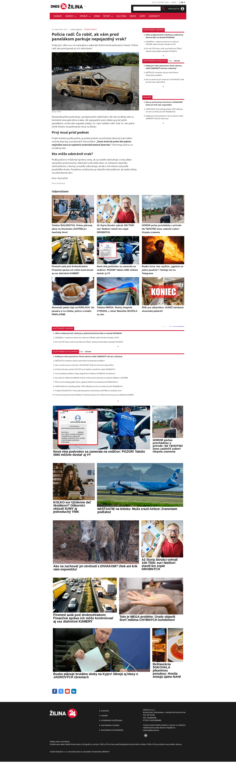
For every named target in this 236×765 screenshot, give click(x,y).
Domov (58, 16)
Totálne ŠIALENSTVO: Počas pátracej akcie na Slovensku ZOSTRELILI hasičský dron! (88, 390)
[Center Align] (163, 9)
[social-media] (145, 735)
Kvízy (142, 16)
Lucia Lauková (76, 29)
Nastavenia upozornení (112, 730)
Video (133, 16)
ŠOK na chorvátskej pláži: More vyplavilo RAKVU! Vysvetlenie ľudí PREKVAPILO (86, 382)
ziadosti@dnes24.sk (151, 730)
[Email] (67, 691)
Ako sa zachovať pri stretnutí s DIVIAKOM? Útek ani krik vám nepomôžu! (165, 80)
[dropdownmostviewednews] (163, 56)
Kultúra (121, 16)
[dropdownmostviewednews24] (163, 87)
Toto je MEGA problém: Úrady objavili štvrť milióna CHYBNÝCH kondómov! (85, 373)
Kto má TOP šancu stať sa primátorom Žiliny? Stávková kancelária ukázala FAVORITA (164, 49)
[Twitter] (61, 691)
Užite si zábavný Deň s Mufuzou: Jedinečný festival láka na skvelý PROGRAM (164, 36)
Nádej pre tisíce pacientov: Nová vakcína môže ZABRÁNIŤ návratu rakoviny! (164, 66)
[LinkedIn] (74, 691)
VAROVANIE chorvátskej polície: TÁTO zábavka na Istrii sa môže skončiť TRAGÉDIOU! (164, 110)
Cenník (104, 715)
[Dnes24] (76, 6)
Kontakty (154, 16)
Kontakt (105, 711)
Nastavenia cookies (110, 725)
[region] (85, 6)
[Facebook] (55, 691)
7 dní (170, 60)
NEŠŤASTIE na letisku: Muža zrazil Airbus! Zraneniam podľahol (80, 360)
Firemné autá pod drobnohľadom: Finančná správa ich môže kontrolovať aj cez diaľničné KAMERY (94, 395)
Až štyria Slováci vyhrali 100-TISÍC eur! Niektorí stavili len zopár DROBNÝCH (85, 369)
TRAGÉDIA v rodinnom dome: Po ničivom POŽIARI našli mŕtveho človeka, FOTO (162, 42)
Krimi (97, 16)
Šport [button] (107, 16)
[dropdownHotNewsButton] (163, 123)
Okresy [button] (69, 16)
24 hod (177, 60)
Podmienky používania (111, 720)
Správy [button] (84, 16)
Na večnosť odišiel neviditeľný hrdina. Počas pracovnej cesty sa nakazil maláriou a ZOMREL (91, 377)
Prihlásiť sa (174, 9)
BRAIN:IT (106, 751)
